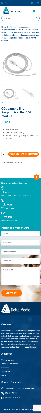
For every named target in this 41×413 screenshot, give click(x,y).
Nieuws (4, 375)
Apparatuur (5, 371)
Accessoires (24, 27)
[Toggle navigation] (34, 10)
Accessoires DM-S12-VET (14, 30)
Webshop (13, 27)
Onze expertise (7, 360)
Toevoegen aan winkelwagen (23, 154)
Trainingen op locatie (9, 364)
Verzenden (11, 293)
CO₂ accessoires (32, 32)
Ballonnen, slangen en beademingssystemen (21, 35)
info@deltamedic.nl (9, 220)
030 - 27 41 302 (7, 208)
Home (4, 27)
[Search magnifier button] (36, 18)
